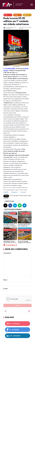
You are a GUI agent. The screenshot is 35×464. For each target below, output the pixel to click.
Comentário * (7, 253)
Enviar (17, 305)
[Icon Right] (29, 311)
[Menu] (31, 4)
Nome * (5, 280)
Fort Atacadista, (10, 68)
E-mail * (5, 288)
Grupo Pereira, (23, 195)
